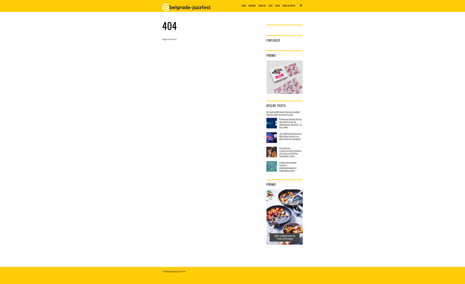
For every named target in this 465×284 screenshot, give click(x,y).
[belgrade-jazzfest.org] (186, 9)
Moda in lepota (289, 5)
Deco (270, 5)
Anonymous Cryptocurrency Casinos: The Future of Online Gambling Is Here (290, 152)
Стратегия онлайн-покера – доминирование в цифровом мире (288, 166)
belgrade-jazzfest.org (172, 271)
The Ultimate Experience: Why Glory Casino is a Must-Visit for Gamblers (290, 136)
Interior (252, 5)
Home (244, 5)
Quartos (262, 5)
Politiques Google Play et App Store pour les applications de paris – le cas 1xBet (290, 123)
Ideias (277, 5)
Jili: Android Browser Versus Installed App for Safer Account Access (283, 113)
